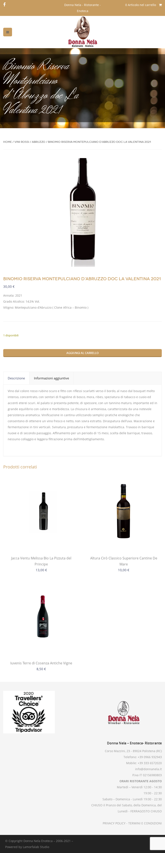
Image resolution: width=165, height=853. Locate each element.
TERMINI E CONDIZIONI (144, 823)
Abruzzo (38, 141)
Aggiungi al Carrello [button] (124, 542)
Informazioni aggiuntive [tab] (51, 378)
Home (7, 141)
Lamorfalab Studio (36, 847)
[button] (155, 165)
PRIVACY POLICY (114, 823)
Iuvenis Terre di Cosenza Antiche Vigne (41, 663)
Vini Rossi (21, 141)
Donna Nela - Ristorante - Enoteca (82, 8)
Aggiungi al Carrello (82, 353)
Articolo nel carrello (141, 5)
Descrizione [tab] (16, 378)
